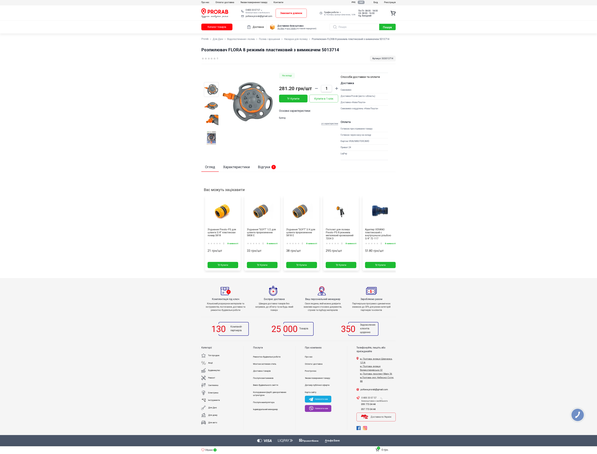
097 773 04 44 (368, 409)
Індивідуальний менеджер (265, 409)
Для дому (212, 415)
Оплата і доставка (224, 2)
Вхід (376, 2)
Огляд (210, 167)
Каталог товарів (217, 26)
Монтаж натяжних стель (264, 364)
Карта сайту (310, 392)
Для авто (212, 422)
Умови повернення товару (253, 2)
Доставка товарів (262, 371)
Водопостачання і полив (241, 39)
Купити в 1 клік (323, 98)
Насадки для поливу (296, 39)
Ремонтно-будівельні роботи (266, 357)
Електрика (213, 393)
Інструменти (214, 400)
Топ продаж (213, 355)
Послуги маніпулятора (263, 402)
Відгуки (266, 167)
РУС (354, 2)
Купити (294, 98)
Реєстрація (390, 2)
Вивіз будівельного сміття (265, 385)
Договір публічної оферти (317, 385)
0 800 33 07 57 (253, 10)
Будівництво (214, 370)
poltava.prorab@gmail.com (259, 16)
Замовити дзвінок (291, 13)
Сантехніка (213, 385)
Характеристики (236, 167)
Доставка (258, 26)
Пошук (387, 27)
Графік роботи (331, 12)
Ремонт (211, 378)
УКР (361, 2)
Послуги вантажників (263, 378)
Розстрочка (310, 371)
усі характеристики (329, 123)
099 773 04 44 (368, 404)
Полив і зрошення (269, 39)
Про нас (205, 2)
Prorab (205, 38)
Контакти (278, 2)
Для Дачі (218, 39)
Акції (210, 363)
